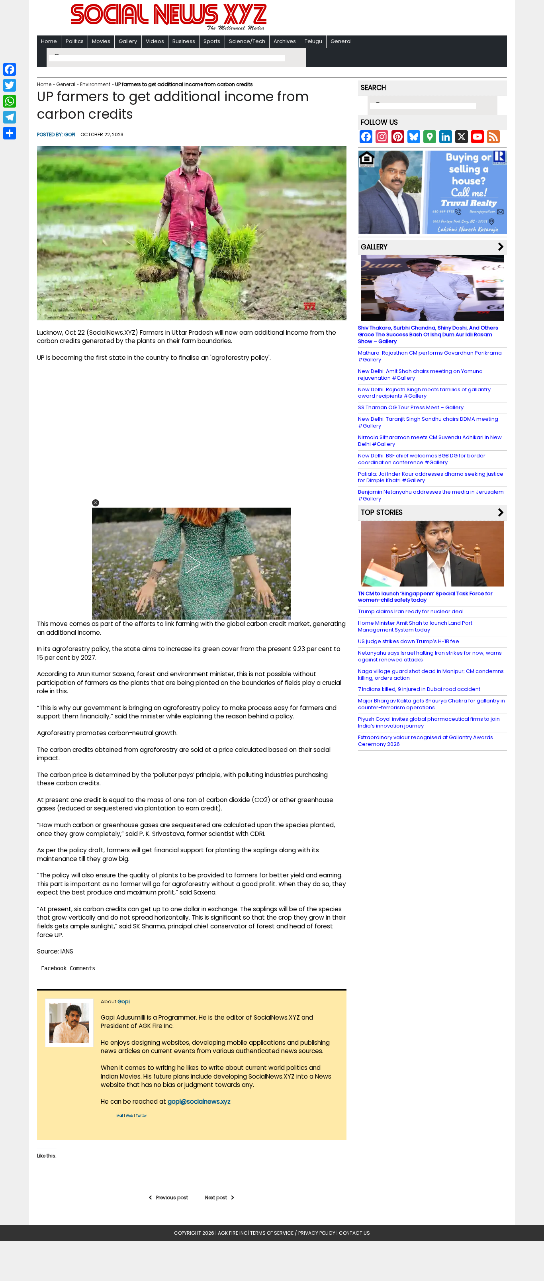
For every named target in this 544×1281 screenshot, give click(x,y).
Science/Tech (247, 41)
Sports (212, 41)
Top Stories (382, 512)
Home (49, 41)
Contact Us (354, 1233)
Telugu (313, 41)
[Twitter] (10, 85)
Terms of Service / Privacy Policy (292, 1233)
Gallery (128, 41)
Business (183, 41)
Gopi (69, 134)
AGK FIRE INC (233, 1233)
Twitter (141, 1116)
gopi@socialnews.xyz (199, 1101)
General (341, 41)
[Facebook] (10, 69)
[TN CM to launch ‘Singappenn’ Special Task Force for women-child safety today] (432, 582)
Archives (285, 41)
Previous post (172, 1197)
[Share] (10, 133)
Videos (155, 41)
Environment (95, 84)
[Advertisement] (375, 18)
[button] (95, 502)
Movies (101, 41)
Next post (216, 1197)
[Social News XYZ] (170, 28)
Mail (120, 1116)
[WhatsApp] (10, 101)
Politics (75, 41)
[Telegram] (10, 117)
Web (129, 1116)
